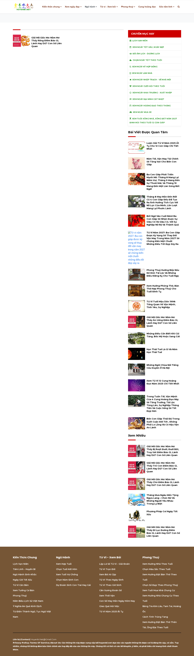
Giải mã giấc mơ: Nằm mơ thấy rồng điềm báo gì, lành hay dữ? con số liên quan (46, 42)
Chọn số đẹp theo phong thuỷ (160, 585)
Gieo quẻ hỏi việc (109, 606)
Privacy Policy (21, 642)
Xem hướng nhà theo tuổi (157, 564)
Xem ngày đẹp (72, 6)
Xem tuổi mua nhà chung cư (158, 590)
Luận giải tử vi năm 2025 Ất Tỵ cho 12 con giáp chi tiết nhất (163, 146)
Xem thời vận (107, 595)
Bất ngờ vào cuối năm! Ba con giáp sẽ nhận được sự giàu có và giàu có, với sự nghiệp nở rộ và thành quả (163, 220)
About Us (55, 642)
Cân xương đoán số (110, 590)
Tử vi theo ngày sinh (111, 579)
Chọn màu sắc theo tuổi (156, 569)
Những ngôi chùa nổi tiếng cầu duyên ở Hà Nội (162, 366)
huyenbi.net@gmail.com (43, 639)
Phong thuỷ (127, 6)
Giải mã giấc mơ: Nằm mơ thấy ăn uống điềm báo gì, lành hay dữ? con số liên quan (162, 321)
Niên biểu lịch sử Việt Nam (28, 601)
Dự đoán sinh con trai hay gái (73, 585)
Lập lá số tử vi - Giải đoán (114, 564)
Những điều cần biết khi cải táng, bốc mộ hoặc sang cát (163, 335)
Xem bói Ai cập (107, 574)
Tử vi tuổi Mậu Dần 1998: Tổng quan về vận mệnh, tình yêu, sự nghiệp (161, 304)
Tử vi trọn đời (107, 569)
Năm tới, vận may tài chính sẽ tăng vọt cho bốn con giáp (162, 161)
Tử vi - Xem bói (108, 6)
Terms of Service (39, 642)
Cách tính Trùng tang (155, 616)
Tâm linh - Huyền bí (24, 569)
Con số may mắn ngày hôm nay (117, 601)
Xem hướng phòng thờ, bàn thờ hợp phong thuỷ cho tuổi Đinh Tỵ (163, 288)
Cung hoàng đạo (147, 6)
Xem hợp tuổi (64, 564)
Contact (25, 639)
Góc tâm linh (165, 6)
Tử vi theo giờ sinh (110, 585)
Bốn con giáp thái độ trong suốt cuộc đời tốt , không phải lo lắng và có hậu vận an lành (163, 423)
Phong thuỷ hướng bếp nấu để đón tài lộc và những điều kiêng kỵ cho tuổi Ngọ (163, 273)
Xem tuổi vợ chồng (67, 574)
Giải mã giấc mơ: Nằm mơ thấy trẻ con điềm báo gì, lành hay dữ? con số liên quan (162, 467)
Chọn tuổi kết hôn (66, 569)
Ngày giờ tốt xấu (22, 579)
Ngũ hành (90, 6)
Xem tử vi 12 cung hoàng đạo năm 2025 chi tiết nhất (163, 382)
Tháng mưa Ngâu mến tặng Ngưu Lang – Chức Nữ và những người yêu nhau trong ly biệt (162, 499)
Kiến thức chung (51, 6)
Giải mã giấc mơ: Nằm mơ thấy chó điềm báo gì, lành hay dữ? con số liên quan (163, 482)
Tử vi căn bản (21, 585)
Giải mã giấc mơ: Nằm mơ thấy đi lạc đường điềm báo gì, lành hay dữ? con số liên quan (163, 531)
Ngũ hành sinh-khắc (25, 574)
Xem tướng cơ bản (23, 590)
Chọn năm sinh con (67, 579)
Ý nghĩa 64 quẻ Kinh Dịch (27, 606)
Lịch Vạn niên (20, 564)
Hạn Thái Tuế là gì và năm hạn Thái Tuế (162, 351)
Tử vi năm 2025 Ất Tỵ (111, 611)
